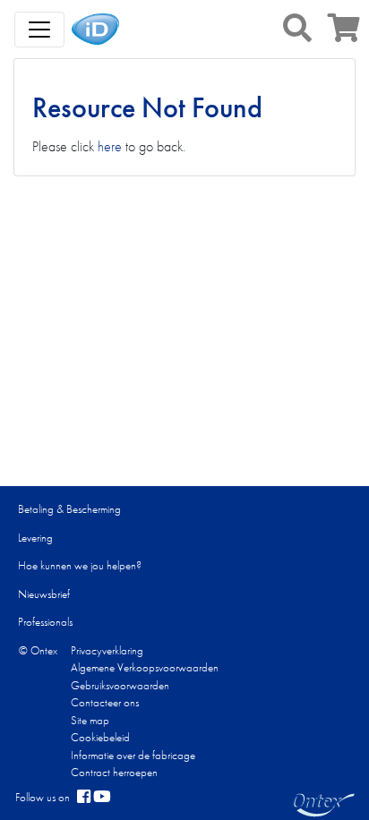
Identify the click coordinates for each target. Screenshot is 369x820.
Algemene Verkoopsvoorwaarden (145, 667)
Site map (90, 720)
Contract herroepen (114, 772)
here (110, 146)
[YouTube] (102, 798)
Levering (35, 537)
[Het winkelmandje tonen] (344, 33)
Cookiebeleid (100, 737)
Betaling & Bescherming (69, 509)
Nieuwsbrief (44, 594)
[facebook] (83, 798)
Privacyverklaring (107, 650)
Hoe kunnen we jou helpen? (80, 565)
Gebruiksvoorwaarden (120, 685)
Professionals (45, 621)
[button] (297, 27)
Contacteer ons (105, 702)
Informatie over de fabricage (133, 755)
